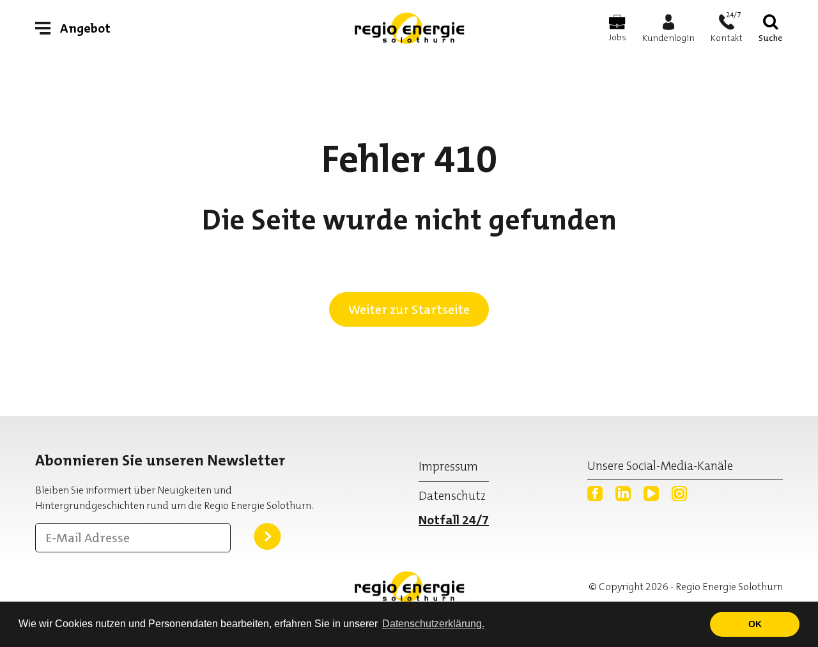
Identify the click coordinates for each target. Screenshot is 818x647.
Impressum (448, 466)
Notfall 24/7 (454, 519)
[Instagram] (679, 493)
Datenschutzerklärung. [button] (433, 623)
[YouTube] (651, 493)
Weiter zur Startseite (409, 309)
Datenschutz (452, 496)
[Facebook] (595, 493)
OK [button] (755, 624)
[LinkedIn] (623, 493)
